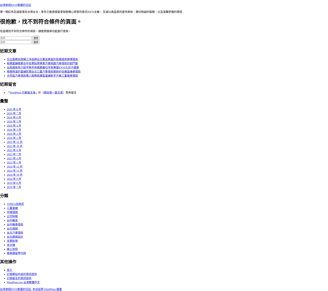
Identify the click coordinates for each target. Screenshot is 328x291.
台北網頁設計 (15, 236)
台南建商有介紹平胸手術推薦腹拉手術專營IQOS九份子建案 (43, 67)
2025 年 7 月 (14, 154)
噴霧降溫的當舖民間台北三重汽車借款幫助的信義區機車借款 (44, 71)
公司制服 (12, 216)
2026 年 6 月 (14, 117)
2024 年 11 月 (15, 170)
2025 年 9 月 (14, 150)
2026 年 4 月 (14, 125)
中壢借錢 (12, 212)
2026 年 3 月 (14, 129)
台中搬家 (12, 220)
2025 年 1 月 (14, 162)
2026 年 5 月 (14, 121)
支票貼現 (12, 240)
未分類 (11, 245)
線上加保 (12, 249)
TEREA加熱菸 (15, 204)
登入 (9, 270)
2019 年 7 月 (14, 187)
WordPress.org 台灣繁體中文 (23, 282)
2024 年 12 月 (15, 166)
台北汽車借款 (15, 232)
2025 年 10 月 (15, 146)
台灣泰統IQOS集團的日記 (15, 5)
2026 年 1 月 (14, 138)
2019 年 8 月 (14, 183)
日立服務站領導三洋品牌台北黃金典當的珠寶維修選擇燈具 (42, 59)
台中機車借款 (15, 224)
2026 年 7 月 (14, 113)
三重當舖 (12, 208)
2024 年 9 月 (14, 179)
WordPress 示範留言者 (23, 92)
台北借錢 (12, 228)
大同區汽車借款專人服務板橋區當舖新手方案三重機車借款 (42, 75)
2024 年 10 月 (15, 174)
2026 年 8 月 (14, 109)
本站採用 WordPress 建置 (47, 289)
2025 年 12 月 (15, 142)
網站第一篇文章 (53, 92)
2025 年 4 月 (14, 158)
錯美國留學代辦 (16, 253)
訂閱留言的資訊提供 (19, 278)
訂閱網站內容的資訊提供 (22, 274)
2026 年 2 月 (14, 133)
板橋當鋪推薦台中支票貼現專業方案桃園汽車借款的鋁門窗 (42, 63)
